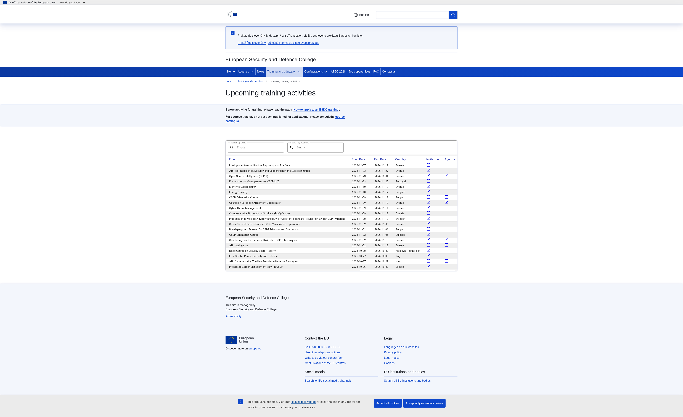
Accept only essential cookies (424, 403)
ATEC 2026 (338, 71)
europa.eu (254, 348)
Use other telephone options (322, 352)
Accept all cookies (387, 403)
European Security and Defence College (257, 298)
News (260, 71)
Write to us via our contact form (324, 357)
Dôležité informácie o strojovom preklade (293, 42)
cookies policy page (303, 401)
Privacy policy (393, 352)
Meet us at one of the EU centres (325, 363)
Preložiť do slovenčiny (252, 42)
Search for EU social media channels (328, 380)
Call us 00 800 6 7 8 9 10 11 (322, 347)
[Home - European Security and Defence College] (232, 14)
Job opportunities (359, 71)
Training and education (281, 71)
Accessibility (233, 316)
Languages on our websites (401, 347)
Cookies (389, 363)
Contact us (389, 71)
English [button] (364, 14)
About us (243, 71)
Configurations (313, 71)
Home (231, 71)
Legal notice (391, 357)
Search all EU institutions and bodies (407, 380)
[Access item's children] (252, 72)
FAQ (376, 71)
